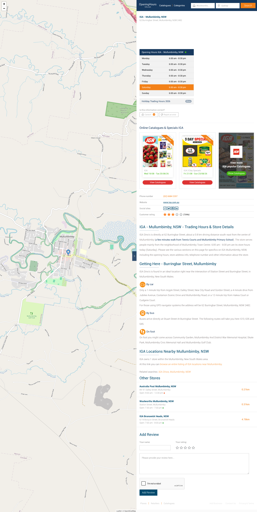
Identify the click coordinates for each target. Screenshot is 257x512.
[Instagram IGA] (172, 208)
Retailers (155, 503)
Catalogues (165, 5)
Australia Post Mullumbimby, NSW (158, 386)
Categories (179, 5)
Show (188, 101)
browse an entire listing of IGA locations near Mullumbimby (191, 364)
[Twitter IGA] (169, 208)
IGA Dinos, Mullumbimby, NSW (174, 371)
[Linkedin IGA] (176, 208)
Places (143, 503)
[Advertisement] (197, 39)
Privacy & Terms (246, 503)
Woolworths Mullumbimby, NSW (157, 401)
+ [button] (4, 4)
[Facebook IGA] (165, 208)
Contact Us (230, 503)
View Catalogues (158, 182)
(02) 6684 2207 (170, 196)
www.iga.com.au (171, 202)
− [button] (4, 8)
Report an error (170, 114)
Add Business (216, 503)
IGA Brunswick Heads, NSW (154, 416)
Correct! (150, 114)
